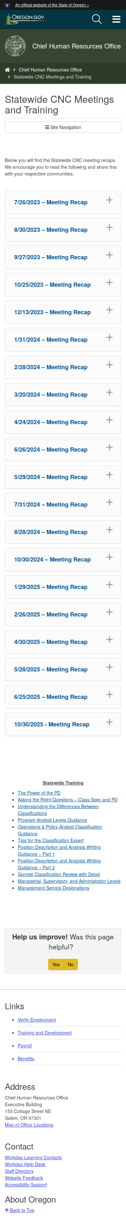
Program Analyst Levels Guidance (52, 820)
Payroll (25, 1045)
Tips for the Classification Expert (51, 840)
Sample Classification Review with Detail (59, 874)
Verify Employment (37, 1019)
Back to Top (21, 1210)
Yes (56, 964)
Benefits (26, 1058)
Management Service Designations (53, 887)
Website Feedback (24, 1177)
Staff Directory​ (19, 1171)
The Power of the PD (39, 792)
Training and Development (45, 1032)
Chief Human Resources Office (50, 69)
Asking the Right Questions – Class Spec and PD (68, 799)
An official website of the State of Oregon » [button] (52, 4)
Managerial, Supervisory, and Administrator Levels (69, 881)
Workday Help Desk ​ (26, 1164)
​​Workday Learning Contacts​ (33, 1157)
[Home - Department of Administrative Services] (7, 69)
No (71, 964)
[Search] (97, 19)
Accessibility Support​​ (26, 1184)
